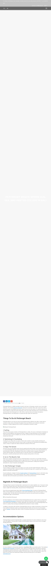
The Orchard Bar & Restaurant (9, 501)
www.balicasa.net (7, 553)
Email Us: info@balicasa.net (38, 5)
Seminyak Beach (33, 473)
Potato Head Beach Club (27, 490)
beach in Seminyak (18, 407)
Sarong (8, 509)
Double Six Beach (24, 473)
